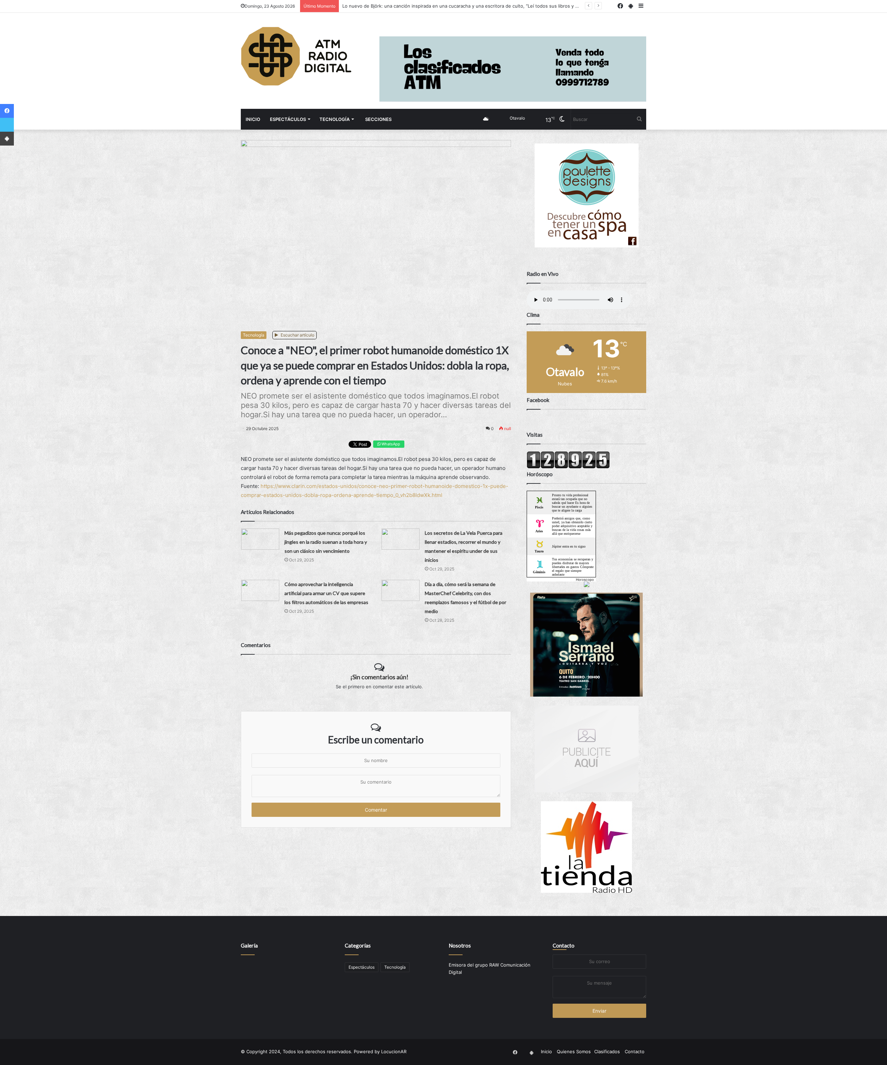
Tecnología (334, 119)
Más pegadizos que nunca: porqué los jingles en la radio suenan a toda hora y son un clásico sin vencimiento (325, 542)
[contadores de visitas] (568, 467)
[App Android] (7, 139)
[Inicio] (296, 56)
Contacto (563, 945)
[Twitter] (7, 125)
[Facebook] (7, 111)
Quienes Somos (574, 1051)
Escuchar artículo (297, 335)
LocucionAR (393, 1051)
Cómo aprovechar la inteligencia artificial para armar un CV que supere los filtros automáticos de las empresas (326, 593)
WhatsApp (390, 444)
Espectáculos (288, 119)
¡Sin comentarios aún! (379, 677)
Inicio (253, 119)
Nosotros (460, 945)
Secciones (378, 119)
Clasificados (607, 1051)
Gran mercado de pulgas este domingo (384, 6)
